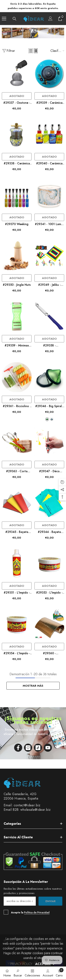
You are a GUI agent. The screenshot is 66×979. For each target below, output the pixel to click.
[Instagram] (28, 748)
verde (47, 419)
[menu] (4, 18)
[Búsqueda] (14, 19)
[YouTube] (48, 748)
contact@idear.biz (27, 805)
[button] (30, 50)
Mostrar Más (33, 686)
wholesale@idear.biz (35, 809)
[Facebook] (18, 748)
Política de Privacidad (37, 912)
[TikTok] (38, 748)
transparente (52, 419)
